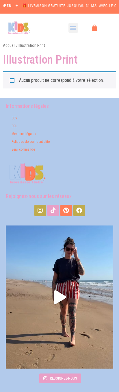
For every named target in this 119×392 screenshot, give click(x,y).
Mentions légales (24, 134)
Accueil (9, 45)
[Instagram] (40, 210)
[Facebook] (79, 210)
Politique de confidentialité (31, 142)
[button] (73, 28)
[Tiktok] (53, 210)
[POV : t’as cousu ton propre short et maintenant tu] (59, 297)
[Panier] (94, 28)
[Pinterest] (66, 210)
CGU (14, 126)
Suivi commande (23, 149)
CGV (14, 118)
